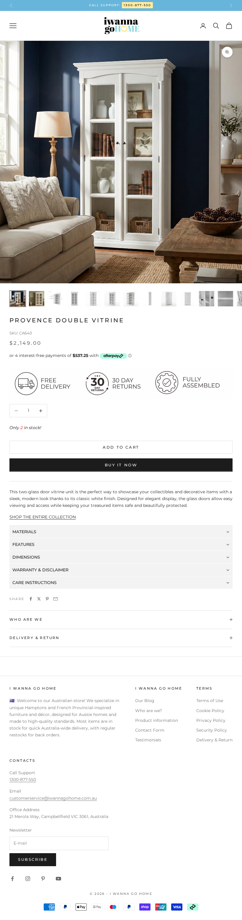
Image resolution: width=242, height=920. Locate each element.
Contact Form (149, 730)
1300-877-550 (137, 5)
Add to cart (121, 447)
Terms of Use (209, 700)
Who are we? (148, 710)
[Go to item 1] (17, 298)
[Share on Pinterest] (47, 598)
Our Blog (144, 700)
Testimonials (148, 740)
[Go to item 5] (93, 298)
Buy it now (121, 465)
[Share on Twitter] (39, 598)
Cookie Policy (210, 710)
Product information (156, 720)
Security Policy (211, 730)
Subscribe (33, 859)
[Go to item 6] (112, 298)
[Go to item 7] (131, 298)
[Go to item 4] (74, 298)
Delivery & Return (214, 740)
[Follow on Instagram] (28, 879)
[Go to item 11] (206, 298)
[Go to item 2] (36, 298)
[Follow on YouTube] (58, 879)
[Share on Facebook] (30, 598)
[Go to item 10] (187, 298)
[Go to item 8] (150, 298)
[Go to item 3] (55, 298)
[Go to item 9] (169, 298)
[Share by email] (55, 598)
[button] (121, 532)
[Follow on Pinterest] (43, 879)
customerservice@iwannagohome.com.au (53, 798)
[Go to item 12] (225, 298)
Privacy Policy (210, 720)
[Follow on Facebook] (12, 879)
